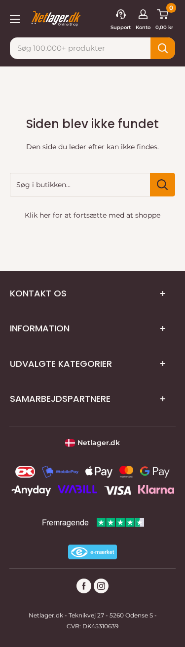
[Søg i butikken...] (162, 184)
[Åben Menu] (15, 18)
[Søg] (162, 48)
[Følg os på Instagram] (101, 586)
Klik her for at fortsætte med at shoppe (92, 215)
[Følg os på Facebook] (83, 586)
